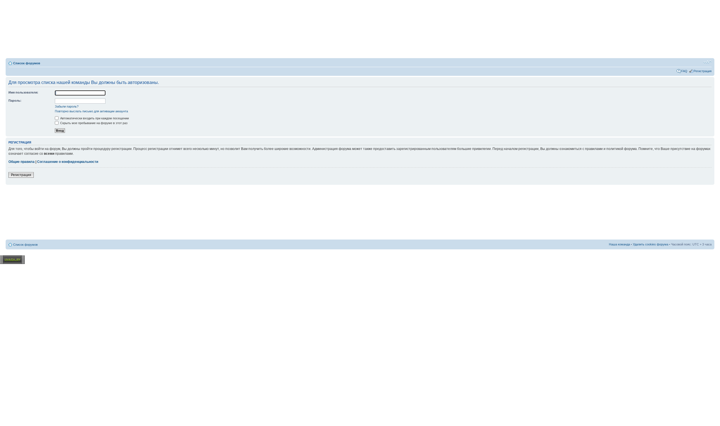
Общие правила (21, 162)
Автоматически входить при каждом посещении (94, 118)
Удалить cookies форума (650, 244)
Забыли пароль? (66, 106)
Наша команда (619, 244)
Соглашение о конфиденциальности (67, 162)
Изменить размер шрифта (707, 62)
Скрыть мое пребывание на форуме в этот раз (93, 123)
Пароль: (14, 100)
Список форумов (26, 63)
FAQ (684, 71)
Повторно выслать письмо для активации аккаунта (91, 111)
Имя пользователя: (23, 92)
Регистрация (703, 71)
